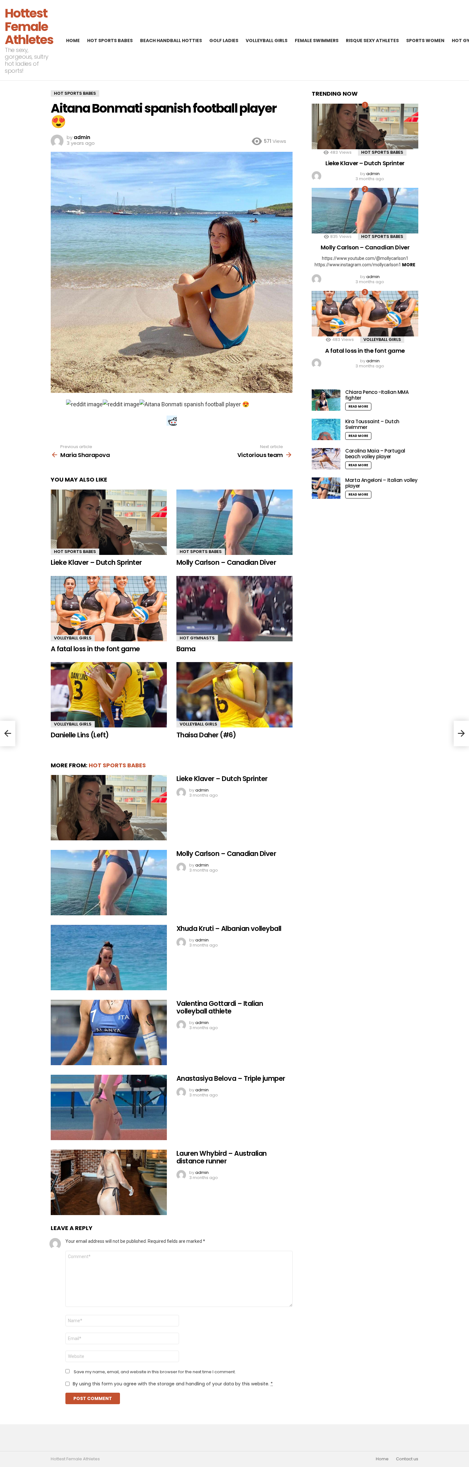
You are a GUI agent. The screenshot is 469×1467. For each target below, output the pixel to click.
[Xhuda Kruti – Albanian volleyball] (109, 957)
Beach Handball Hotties (171, 40)
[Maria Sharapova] (7, 733)
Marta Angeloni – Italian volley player (381, 483)
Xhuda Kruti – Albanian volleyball (228, 928)
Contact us (407, 1459)
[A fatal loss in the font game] (109, 608)
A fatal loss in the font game (95, 648)
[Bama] (234, 608)
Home (73, 40)
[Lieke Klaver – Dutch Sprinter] (109, 522)
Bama (186, 648)
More (408, 265)
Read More (358, 406)
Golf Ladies (223, 40)
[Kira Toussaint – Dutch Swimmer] (326, 429)
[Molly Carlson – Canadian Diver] (234, 522)
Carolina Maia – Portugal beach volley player (375, 453)
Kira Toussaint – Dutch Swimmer (372, 424)
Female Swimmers (317, 40)
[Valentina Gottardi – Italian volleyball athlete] (109, 1032)
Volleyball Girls (266, 40)
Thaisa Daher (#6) (206, 735)
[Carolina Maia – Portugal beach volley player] (326, 458)
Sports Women (425, 40)
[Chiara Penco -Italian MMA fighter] (326, 400)
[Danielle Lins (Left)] (109, 694)
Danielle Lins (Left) (80, 735)
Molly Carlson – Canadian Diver (226, 562)
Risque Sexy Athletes (372, 40)
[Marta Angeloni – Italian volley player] (326, 488)
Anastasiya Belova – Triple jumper (230, 1078)
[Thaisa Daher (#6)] (234, 694)
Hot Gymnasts (197, 638)
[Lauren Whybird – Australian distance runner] (109, 1182)
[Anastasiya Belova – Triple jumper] (109, 1107)
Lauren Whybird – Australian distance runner (221, 1157)
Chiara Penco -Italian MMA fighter (377, 395)
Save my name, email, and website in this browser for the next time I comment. (155, 1372)
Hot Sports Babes (110, 40)
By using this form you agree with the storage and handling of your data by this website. (173, 1383)
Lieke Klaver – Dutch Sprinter (96, 562)
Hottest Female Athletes (29, 26)
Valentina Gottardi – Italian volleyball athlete (219, 1007)
